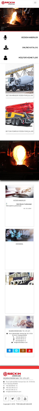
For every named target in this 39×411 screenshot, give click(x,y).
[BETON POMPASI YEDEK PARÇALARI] (20, 114)
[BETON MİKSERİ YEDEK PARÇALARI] (20, 78)
